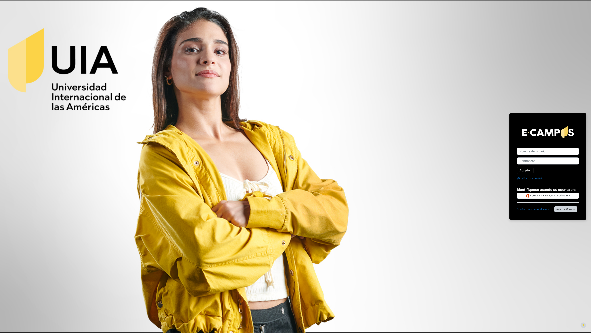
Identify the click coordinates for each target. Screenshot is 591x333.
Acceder (525, 170)
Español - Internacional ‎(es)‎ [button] (532, 209)
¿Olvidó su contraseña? (529, 178)
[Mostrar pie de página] (583, 325)
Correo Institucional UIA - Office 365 (550, 195)
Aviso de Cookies (565, 209)
